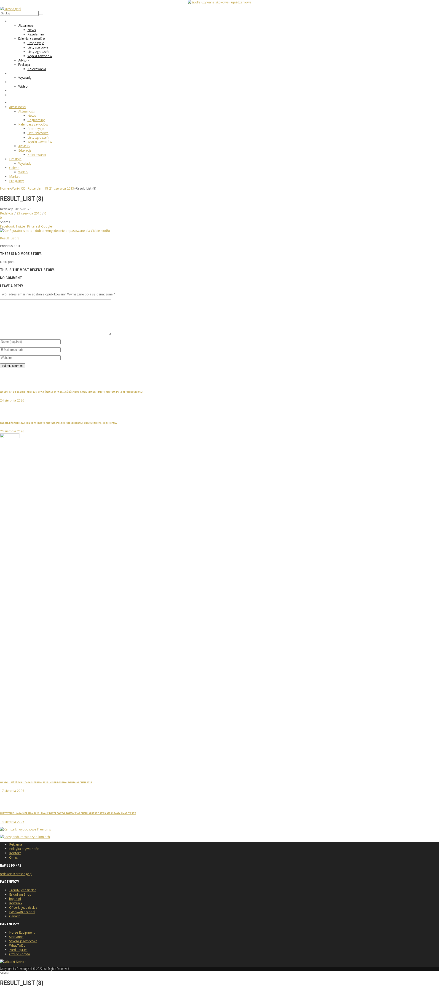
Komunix (15, 903)
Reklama (15, 844)
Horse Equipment (22, 932)
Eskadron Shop (20, 894)
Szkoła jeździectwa (23, 941)
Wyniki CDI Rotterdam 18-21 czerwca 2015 (42, 188)
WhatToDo (17, 945)
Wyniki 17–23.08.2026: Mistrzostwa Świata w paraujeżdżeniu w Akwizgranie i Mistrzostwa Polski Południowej (71, 392)
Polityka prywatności (24, 848)
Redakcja (6, 213)
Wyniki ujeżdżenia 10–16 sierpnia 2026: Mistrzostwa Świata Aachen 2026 (46, 782)
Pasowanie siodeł (22, 912)
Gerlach (14, 916)
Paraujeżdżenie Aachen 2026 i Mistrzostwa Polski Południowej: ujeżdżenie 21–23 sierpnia (58, 423)
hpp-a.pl (15, 899)
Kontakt (15, 853)
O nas (13, 857)
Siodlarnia (16, 937)
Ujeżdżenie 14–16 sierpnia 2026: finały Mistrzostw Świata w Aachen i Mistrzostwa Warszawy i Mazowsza (68, 813)
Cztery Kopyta (19, 954)
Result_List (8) (10, 238)
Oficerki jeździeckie (23, 907)
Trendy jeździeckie (22, 890)
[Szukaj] (41, 14)
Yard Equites (18, 950)
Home (4, 188)
